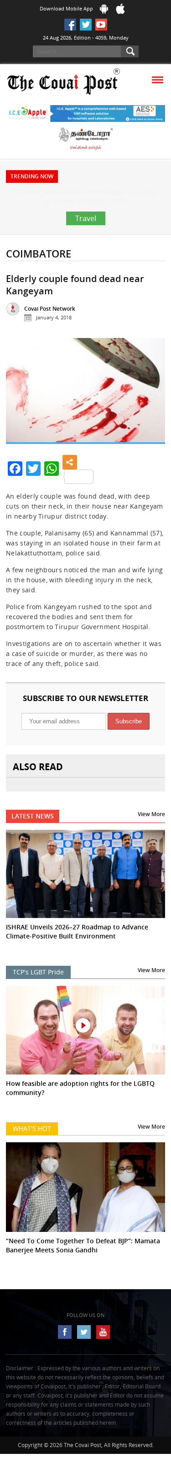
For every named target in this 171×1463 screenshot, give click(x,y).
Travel (85, 246)
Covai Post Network (49, 336)
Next (151, 422)
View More (151, 841)
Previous (19, 422)
